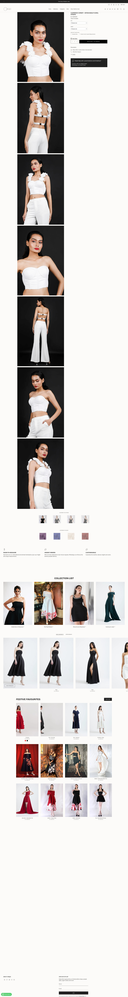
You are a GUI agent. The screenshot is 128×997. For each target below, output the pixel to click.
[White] (29, 740)
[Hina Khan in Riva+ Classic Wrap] (27, 761)
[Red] (25, 740)
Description (73, 47)
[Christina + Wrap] (101, 719)
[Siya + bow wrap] (52, 719)
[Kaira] (93, 663)
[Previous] (4, 1)
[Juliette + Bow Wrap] (76, 800)
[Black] (27, 740)
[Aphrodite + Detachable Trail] (27, 800)
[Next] (124, 1)
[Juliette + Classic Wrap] (52, 800)
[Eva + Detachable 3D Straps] (101, 800)
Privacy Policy (81, 996)
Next (126, 663)
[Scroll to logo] (43, 519)
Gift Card (123, 4)
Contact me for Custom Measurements (87, 34)
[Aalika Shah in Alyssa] (52, 761)
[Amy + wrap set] (76, 719)
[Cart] (123, 9)
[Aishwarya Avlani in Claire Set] (76, 761)
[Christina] (27, 719)
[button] (55, 9)
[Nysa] (56, 663)
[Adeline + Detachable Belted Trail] (101, 761)
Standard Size (75, 34)
